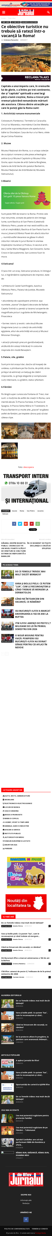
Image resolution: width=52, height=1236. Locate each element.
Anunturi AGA (10, 845)
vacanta (40, 511)
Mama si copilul (11, 818)
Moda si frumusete (13, 815)
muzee (14, 511)
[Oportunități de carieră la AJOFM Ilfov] (7, 1087)
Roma (22, 511)
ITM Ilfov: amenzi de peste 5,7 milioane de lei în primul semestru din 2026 (33, 626)
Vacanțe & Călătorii (29, 22)
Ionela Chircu (18, 926)
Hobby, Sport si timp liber (17, 822)
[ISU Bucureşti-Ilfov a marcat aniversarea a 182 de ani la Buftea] (7, 613)
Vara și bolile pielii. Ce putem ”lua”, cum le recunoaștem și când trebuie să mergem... (20, 934)
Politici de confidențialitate (17, 1229)
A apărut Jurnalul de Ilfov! (27, 1060)
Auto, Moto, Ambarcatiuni (17, 796)
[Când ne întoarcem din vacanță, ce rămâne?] (7, 601)
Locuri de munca (12, 807)
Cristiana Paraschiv (11, 40)
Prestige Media (40, 1233)
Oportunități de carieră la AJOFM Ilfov (33, 1084)
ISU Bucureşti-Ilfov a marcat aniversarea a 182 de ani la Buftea (32, 613)
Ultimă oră (15, 22)
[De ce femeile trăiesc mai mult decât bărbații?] (7, 574)
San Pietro (31, 511)
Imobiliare (9, 799)
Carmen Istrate (18, 977)
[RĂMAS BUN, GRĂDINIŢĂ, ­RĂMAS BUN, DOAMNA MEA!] (7, 1155)
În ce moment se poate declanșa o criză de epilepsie (39, 545)
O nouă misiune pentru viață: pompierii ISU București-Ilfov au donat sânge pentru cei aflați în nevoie (31, 641)
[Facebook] (26, 1219)
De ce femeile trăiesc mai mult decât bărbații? (30, 573)
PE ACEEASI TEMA (10, 565)
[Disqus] (26, 690)
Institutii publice (12, 833)
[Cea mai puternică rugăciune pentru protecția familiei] (7, 1118)
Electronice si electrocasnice (18, 803)
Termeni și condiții (40, 1229)
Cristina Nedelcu (19, 964)
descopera (28, 467)
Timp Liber (5, 22)
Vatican (5, 514)
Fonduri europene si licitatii (17, 841)
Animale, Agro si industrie (16, 826)
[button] (48, 12)
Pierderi (8, 848)
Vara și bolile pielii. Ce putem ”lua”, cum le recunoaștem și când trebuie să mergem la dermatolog (32, 588)
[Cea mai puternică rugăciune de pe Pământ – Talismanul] (7, 1130)
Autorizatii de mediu (14, 837)
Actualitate (6, 577)
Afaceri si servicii (12, 830)
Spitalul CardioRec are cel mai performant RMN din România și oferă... (30, 1142)
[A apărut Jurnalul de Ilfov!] (7, 1063)
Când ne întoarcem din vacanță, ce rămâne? (29, 600)
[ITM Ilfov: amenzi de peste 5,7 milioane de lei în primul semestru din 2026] (7, 626)
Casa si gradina (11, 811)
